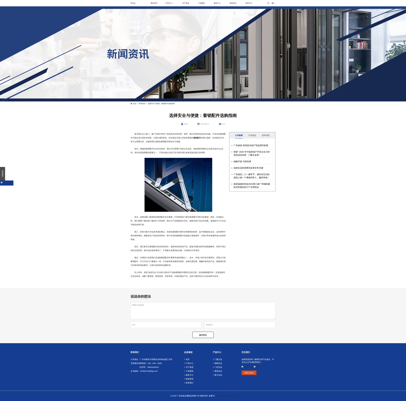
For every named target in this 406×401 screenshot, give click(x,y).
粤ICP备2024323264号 (226, 396)
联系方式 (248, 3)
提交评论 (203, 335)
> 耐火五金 (217, 375)
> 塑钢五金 (217, 363)
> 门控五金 (217, 367)
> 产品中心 (188, 363)
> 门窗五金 (217, 359)
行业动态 (252, 135)
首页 (134, 104)
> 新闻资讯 (188, 379)
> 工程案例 (188, 371)
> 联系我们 (188, 383)
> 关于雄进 (188, 367)
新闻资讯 (233, 3)
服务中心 (217, 3)
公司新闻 (239, 135)
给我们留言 (249, 373)
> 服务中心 (188, 375)
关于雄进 (185, 3)
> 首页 (187, 359)
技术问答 (266, 135)
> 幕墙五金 (217, 371)
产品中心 (168, 3)
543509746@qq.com (149, 371)
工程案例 (201, 3)
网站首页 (154, 3)
